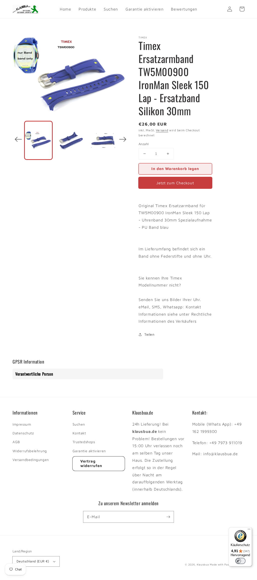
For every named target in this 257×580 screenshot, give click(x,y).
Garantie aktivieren (89, 451)
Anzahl (144, 144)
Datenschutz (23, 433)
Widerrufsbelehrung (30, 451)
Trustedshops (84, 442)
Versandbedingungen (31, 459)
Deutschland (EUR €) (33, 561)
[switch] (240, 561)
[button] (18, 140)
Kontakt (79, 433)
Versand (162, 130)
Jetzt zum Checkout (175, 183)
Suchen (79, 424)
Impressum (22, 424)
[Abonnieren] (168, 516)
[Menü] (249, 530)
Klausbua (203, 564)
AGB (16, 442)
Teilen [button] (149, 334)
